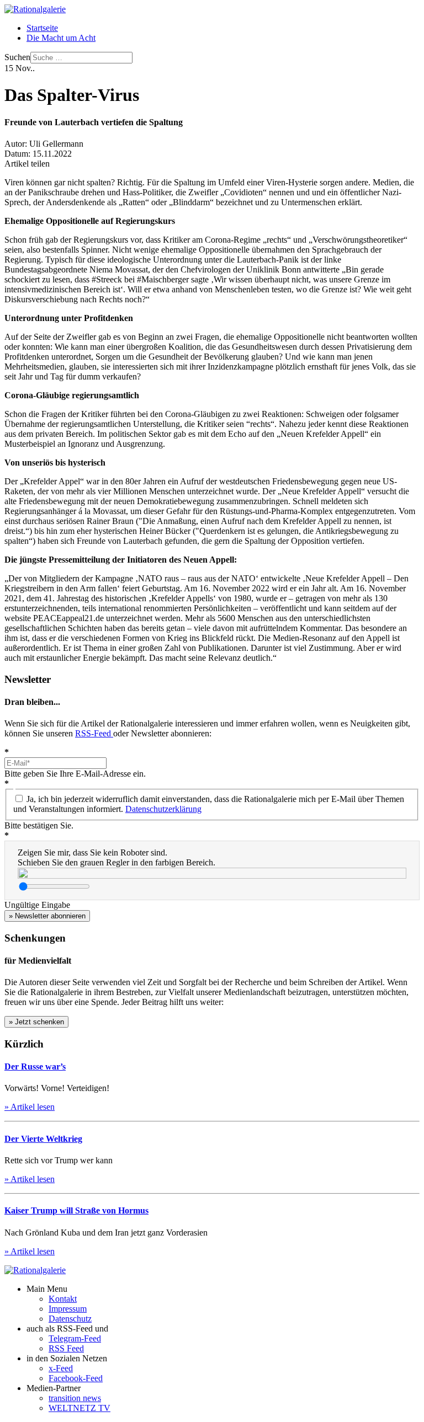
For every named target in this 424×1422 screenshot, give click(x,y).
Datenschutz (70, 1318)
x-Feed (61, 1368)
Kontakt (63, 1298)
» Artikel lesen (29, 1106)
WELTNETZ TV (79, 1408)
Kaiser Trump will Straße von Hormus (76, 1210)
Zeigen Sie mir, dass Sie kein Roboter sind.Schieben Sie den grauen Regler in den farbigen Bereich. (116, 857)
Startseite (42, 28)
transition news (75, 1398)
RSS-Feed (94, 733)
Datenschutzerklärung (163, 809)
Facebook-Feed (76, 1378)
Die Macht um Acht (61, 37)
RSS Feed (66, 1348)
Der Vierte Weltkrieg (43, 1138)
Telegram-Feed (75, 1338)
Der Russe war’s (35, 1066)
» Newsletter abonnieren (47, 916)
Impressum (68, 1308)
